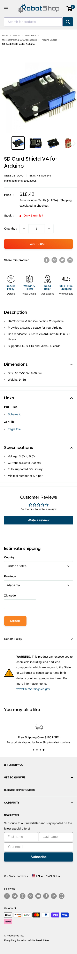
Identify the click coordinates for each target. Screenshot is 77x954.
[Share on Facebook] (46, 260)
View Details (29, 293)
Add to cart (38, 244)
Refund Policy (13, 638)
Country (9, 557)
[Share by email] (70, 260)
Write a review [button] (38, 520)
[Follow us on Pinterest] (30, 896)
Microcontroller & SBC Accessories (19, 40)
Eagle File (14, 429)
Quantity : (10, 228)
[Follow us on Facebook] (7, 896)
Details (11, 293)
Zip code (10, 595)
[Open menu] (6, 8)
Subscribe (39, 857)
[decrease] (24, 228)
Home (5, 35)
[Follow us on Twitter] (15, 896)
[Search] (68, 21)
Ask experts (47, 293)
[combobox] (33, 21)
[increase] (49, 228)
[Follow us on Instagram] (22, 896)
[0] (69, 8)
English (52, 876)
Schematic (14, 414)
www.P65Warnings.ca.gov (33, 689)
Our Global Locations (16, 876)
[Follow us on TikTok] (46, 896)
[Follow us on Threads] (61, 896)
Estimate (15, 620)
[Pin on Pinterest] (54, 260)
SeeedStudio (13, 175)
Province (10, 576)
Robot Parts (31, 35)
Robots (16, 35)
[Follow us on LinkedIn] (54, 896)
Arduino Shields (49, 40)
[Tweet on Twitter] (62, 260)
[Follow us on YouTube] (38, 896)
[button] (74, 143)
